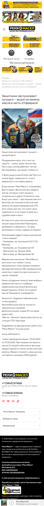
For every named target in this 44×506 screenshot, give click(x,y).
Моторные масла (11, 59)
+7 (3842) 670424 (12, 392)
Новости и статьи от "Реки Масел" (17, 81)
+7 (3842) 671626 (12, 383)
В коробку (29, 59)
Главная (5, 78)
